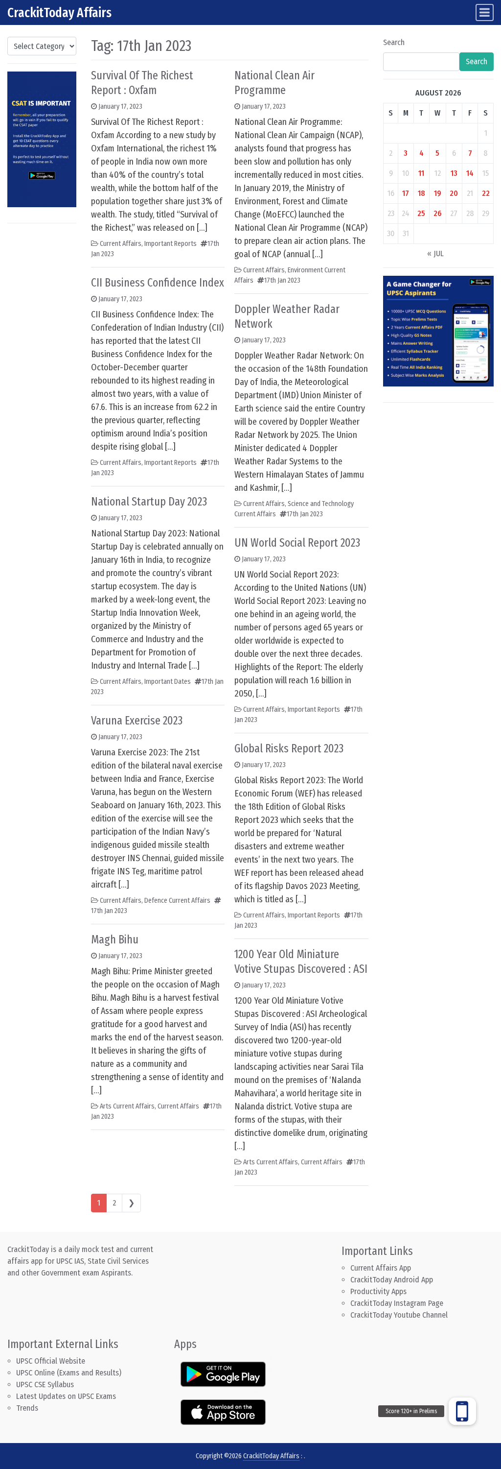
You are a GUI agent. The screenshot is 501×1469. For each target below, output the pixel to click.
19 (437, 193)
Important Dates (167, 681)
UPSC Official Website (50, 1361)
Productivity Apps (378, 1291)
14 (470, 173)
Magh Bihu (114, 939)
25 (421, 213)
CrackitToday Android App (391, 1279)
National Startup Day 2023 (149, 501)
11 (421, 173)
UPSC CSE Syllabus (46, 1384)
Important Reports (170, 244)
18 (421, 193)
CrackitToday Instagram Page (396, 1303)
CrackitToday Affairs (59, 12)
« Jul (435, 253)
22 (486, 193)
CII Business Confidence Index (157, 282)
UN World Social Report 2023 (297, 543)
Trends (27, 1408)
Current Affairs (120, 244)
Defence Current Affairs (177, 900)
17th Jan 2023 (109, 911)
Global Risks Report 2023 (288, 748)
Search (394, 42)
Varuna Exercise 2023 (136, 720)
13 (454, 173)
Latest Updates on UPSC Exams (66, 1396)
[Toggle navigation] (485, 12)
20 (454, 193)
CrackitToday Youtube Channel (399, 1315)
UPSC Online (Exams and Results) (68, 1372)
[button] (462, 1411)
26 (437, 213)
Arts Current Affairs (127, 1106)
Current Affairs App (380, 1268)
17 (405, 193)
